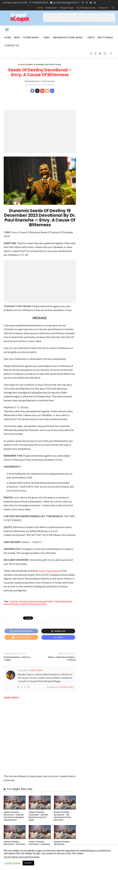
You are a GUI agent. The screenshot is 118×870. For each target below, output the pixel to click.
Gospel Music (31, 37)
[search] (113, 7)
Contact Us (103, 7)
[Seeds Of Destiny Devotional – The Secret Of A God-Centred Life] (15, 832)
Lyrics (90, 37)
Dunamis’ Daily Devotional (48, 64)
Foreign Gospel (66, 7)
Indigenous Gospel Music (68, 37)
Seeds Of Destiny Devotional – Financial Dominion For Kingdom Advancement (14, 816)
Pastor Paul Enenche (49, 570)
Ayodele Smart (33, 81)
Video (46, 37)
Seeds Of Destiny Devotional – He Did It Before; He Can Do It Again (38, 816)
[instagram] (95, 2)
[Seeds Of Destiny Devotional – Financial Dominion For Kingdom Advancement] (15, 802)
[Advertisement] (79, 17)
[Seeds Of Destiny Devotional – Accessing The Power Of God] (40, 832)
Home (40, 7)
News (17, 37)
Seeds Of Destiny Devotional (33, 604)
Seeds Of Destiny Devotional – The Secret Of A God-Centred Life (14, 844)
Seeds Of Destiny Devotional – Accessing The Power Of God (39, 844)
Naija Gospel (51, 7)
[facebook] (83, 2)
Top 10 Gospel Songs (85, 7)
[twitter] (87, 2)
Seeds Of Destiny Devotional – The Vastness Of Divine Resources (62, 816)
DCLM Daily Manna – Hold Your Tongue (17, 658)
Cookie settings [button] (12, 863)
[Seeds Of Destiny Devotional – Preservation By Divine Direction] (65, 832)
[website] (18, 687)
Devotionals (105, 37)
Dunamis (14, 601)
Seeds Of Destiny (11, 604)
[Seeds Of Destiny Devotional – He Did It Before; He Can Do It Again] (40, 802)
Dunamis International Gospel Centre (36, 601)
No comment (49, 81)
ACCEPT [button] (28, 863)
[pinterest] (91, 2)
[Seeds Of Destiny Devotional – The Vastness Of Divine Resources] (65, 802)
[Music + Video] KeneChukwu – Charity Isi (62, 658)
